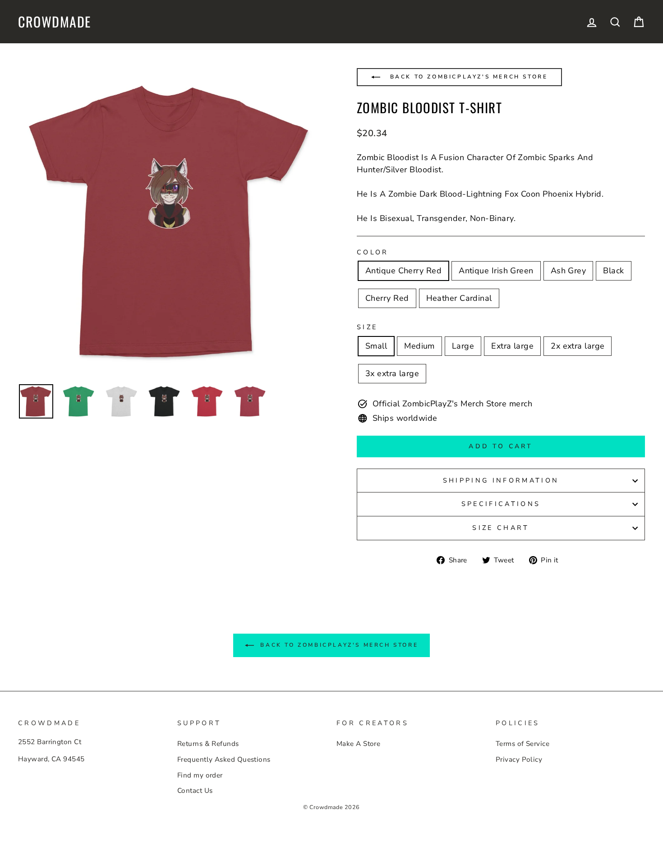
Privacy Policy (519, 759)
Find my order (200, 775)
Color (373, 252)
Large (463, 345)
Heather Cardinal (459, 298)
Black (613, 270)
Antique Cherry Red (403, 270)
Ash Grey (568, 270)
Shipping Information (501, 480)
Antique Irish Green (496, 270)
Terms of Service (522, 743)
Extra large (512, 345)
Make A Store (358, 743)
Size (367, 326)
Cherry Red (387, 298)
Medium (419, 345)
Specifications (500, 503)
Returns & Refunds (208, 743)
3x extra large (392, 373)
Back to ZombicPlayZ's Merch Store (467, 76)
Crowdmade (54, 22)
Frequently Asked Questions (224, 759)
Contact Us (195, 790)
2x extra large (577, 345)
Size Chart (500, 527)
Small (376, 345)
